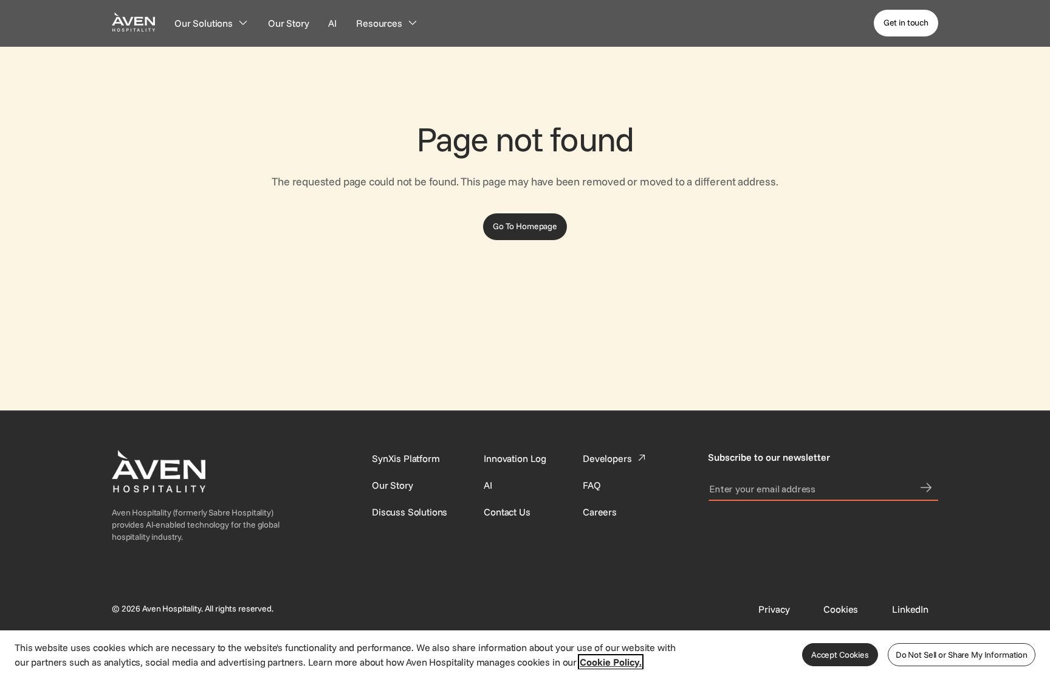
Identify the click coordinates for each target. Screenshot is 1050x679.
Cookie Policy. (611, 662)
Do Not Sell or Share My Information (962, 654)
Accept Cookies (840, 654)
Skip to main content (44, 7)
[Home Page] (133, 21)
